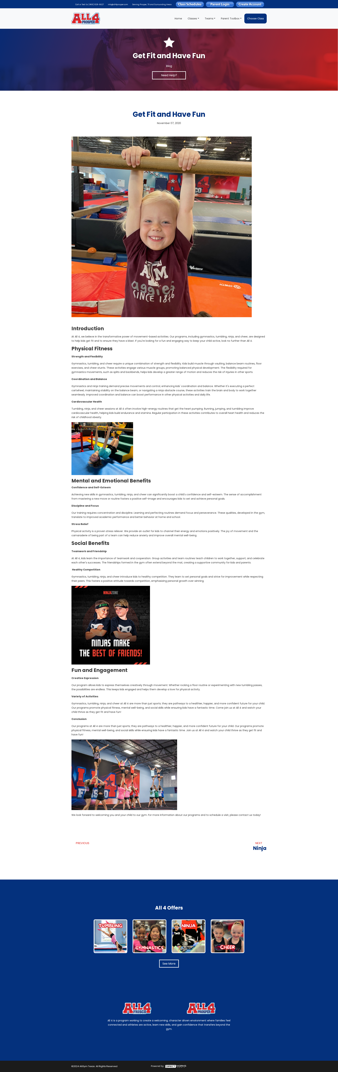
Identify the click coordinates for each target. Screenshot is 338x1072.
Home (178, 18)
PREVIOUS (82, 843)
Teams (209, 18)
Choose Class (255, 18)
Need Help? (169, 75)
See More (169, 964)
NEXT (260, 846)
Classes (192, 18)
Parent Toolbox (230, 18)
